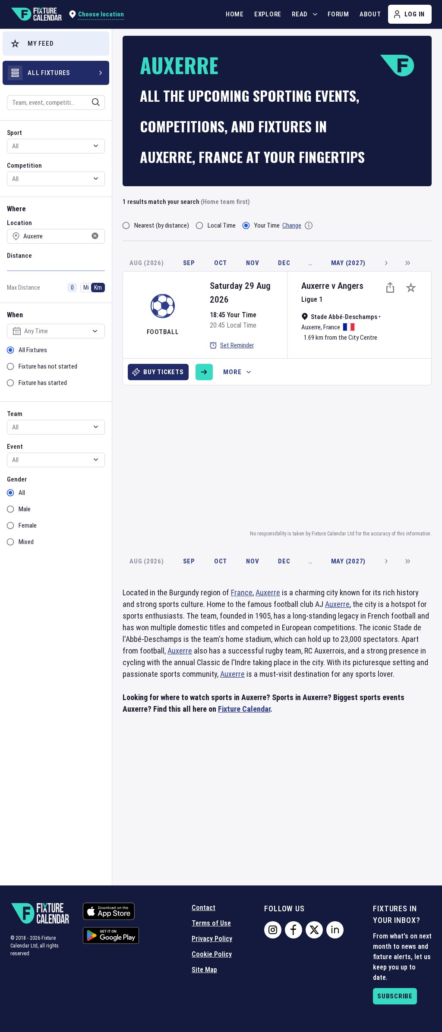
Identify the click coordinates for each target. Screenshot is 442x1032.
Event (15, 446)
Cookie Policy (212, 954)
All (22, 493)
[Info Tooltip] (308, 225)
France (331, 327)
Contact (203, 908)
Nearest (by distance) (161, 225)
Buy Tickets (163, 372)
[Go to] (204, 372)
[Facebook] (293, 929)
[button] (56, 43)
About (370, 14)
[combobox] (44, 102)
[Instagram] (272, 929)
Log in (414, 14)
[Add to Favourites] (411, 287)
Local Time (222, 225)
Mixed (26, 542)
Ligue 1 (311, 299)
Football (163, 332)
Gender (17, 479)
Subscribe (395, 996)
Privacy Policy (212, 939)
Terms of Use (211, 923)
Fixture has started (43, 383)
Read (300, 14)
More (232, 372)
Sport (14, 133)
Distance (19, 256)
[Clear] (90, 102)
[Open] (96, 102)
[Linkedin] (335, 929)
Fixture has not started (48, 366)
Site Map (204, 970)
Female (28, 525)
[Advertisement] (282, 456)
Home (235, 14)
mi (86, 287)
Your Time (267, 225)
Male (25, 509)
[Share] (390, 287)
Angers (350, 286)
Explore (267, 14)
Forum (338, 14)
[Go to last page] (407, 263)
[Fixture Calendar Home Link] (36, 14)
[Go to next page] (386, 263)
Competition (24, 165)
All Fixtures (33, 350)
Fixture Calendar (244, 708)
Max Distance (23, 287)
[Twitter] (314, 929)
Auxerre (315, 286)
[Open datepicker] (95, 331)
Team (14, 414)
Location (19, 223)
